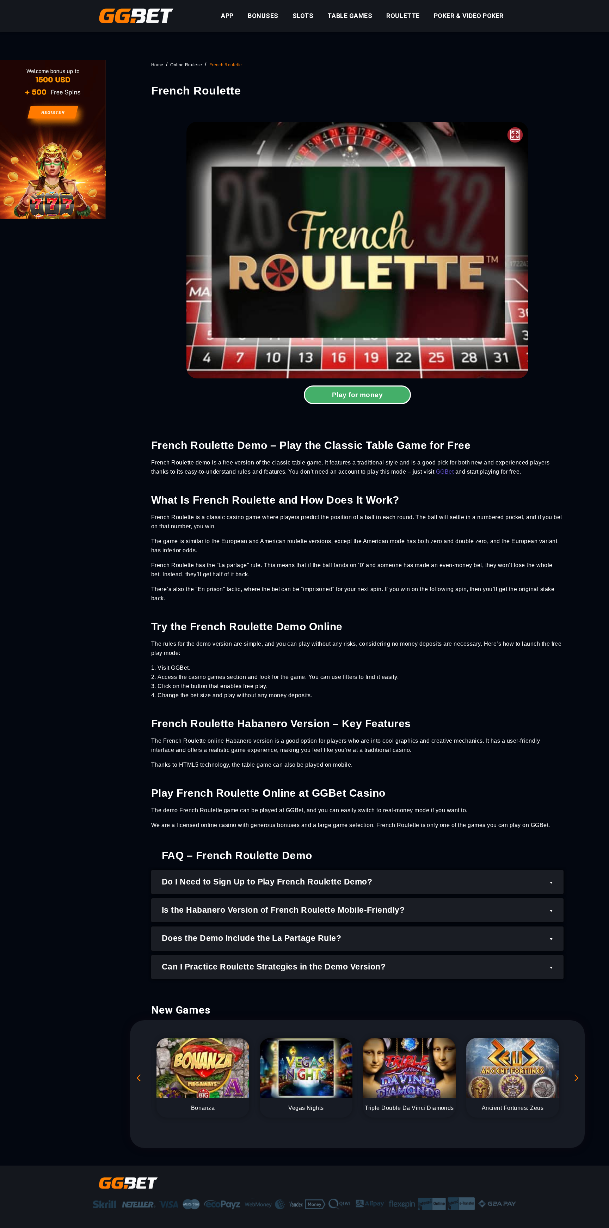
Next (575, 1077)
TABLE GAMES (349, 15)
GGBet (445, 472)
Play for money (357, 395)
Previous (139, 1077)
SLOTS (303, 15)
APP (227, 15)
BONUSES (263, 15)
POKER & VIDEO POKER (469, 15)
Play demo (357, 250)
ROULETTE (402, 15)
